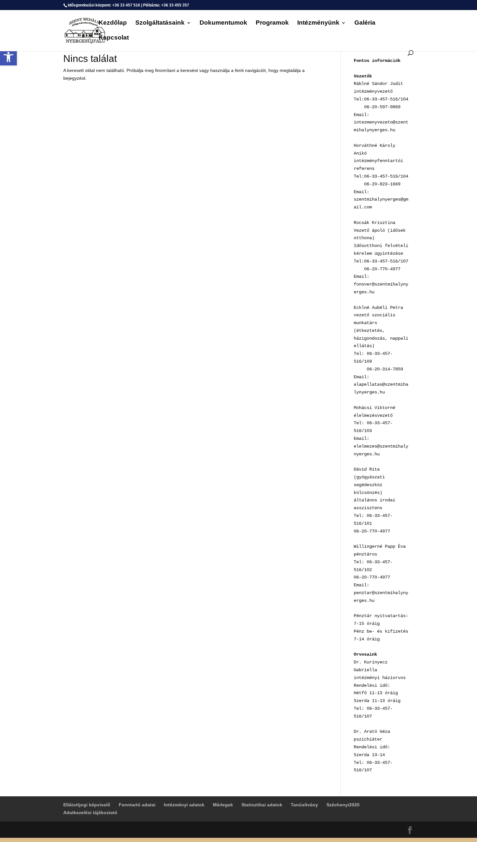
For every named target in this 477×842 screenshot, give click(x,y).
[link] (8, 57)
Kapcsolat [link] (114, 38)
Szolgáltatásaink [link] (160, 23)
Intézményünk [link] (318, 23)
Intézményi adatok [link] (184, 804)
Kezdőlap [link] (113, 23)
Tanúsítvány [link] (304, 804)
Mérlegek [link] (223, 804)
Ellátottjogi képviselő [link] (86, 804)
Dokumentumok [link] (223, 23)
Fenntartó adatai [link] (137, 804)
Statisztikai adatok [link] (261, 804)
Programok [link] (272, 23)
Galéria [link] (364, 23)
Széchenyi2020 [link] (343, 804)
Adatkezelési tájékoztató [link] (90, 812)
